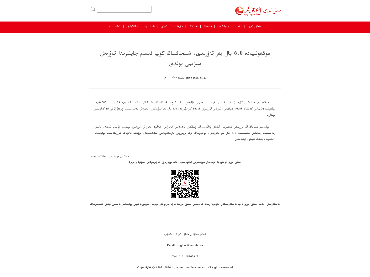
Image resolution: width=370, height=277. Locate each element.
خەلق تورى (254, 27)
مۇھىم (238, 27)
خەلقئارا (193, 27)
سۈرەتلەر (178, 27)
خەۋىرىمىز (149, 27)
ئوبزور (164, 27)
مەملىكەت (223, 27)
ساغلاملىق (132, 27)
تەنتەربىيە (114, 27)
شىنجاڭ (208, 27)
